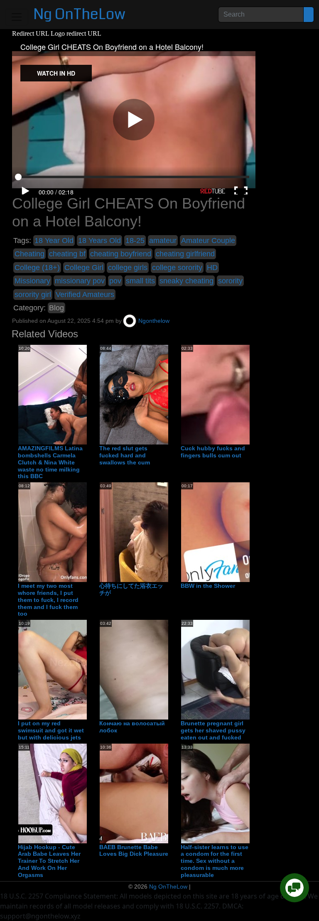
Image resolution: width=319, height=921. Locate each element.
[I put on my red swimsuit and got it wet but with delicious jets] (85, 669)
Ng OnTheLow (79, 14)
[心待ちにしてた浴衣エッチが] (166, 532)
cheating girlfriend (185, 254)
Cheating (29, 254)
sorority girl (33, 294)
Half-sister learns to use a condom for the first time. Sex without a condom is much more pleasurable (214, 861)
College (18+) (37, 267)
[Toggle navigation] (16, 17)
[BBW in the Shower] (247, 532)
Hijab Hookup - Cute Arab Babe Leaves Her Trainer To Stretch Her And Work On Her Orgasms (49, 861)
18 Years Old (99, 240)
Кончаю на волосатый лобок (132, 727)
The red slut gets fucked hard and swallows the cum (124, 455)
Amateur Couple (208, 240)
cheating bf (67, 254)
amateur (163, 240)
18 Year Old (54, 240)
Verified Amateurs (85, 294)
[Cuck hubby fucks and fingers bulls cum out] (247, 394)
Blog (56, 308)
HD (212, 267)
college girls (127, 267)
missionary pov (80, 281)
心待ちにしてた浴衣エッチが (131, 589)
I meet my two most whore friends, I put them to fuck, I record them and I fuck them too (48, 599)
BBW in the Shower (208, 585)
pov (115, 281)
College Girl (83, 267)
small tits (140, 281)
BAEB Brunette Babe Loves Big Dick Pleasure (133, 850)
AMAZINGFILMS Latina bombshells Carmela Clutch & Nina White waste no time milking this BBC (50, 462)
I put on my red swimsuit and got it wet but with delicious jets (51, 730)
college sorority (177, 267)
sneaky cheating (186, 281)
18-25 (135, 240)
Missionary (32, 281)
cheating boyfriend (120, 254)
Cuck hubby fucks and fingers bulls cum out (213, 452)
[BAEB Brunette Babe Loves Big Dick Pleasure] (166, 793)
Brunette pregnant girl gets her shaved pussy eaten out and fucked (213, 730)
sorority (230, 281)
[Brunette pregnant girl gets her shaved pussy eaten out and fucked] (247, 669)
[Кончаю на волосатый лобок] (166, 669)
